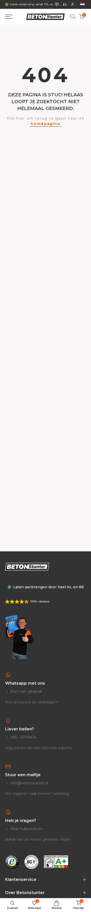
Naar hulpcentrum (26, 829)
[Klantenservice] (64, 4)
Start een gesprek (25, 691)
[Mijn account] (72, 4)
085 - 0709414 (22, 737)
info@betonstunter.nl (28, 783)
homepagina (45, 123)
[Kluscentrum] (57, 4)
